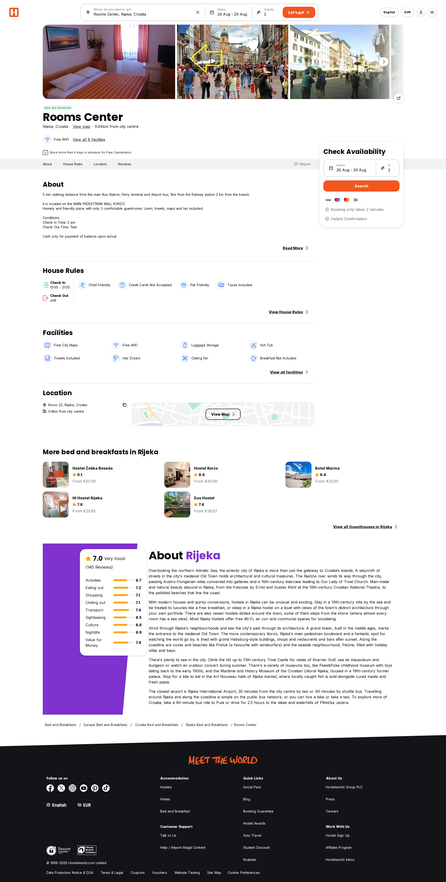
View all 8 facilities (89, 139)
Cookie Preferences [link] (244, 873)
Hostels (166, 787)
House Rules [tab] (73, 164)
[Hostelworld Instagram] (72, 788)
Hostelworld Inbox (340, 860)
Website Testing (187, 873)
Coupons (138, 873)
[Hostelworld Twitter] (61, 788)
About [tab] (47, 164)
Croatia (62, 126)
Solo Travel (252, 835)
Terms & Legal (112, 873)
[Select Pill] (421, 12)
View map (81, 126)
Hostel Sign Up (337, 835)
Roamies (249, 860)
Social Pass (252, 787)
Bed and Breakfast (58, 107)
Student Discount (256, 847)
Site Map (214, 873)
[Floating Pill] (383, 61)
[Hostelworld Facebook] (50, 788)
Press (330, 799)
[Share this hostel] (398, 98)
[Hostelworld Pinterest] (94, 788)
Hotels (165, 799)
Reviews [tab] (124, 164)
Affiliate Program (339, 847)
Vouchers (159, 873)
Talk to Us (168, 835)
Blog (246, 799)
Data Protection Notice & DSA (69, 873)
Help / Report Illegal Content (182, 847)
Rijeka (48, 126)
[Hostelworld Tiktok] (106, 788)
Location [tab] (100, 164)
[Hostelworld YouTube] (83, 788)
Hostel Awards (254, 823)
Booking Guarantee (258, 811)
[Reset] (197, 12)
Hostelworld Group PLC (344, 787)
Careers (332, 811)
